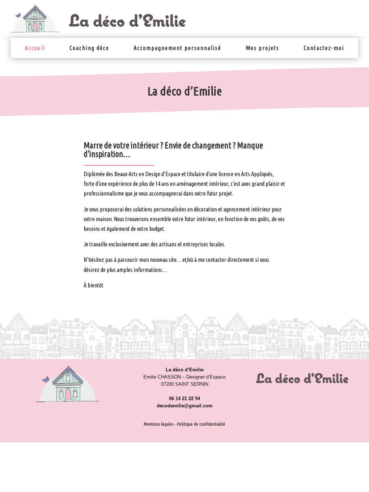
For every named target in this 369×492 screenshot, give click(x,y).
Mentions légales (158, 423)
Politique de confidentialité (201, 423)
